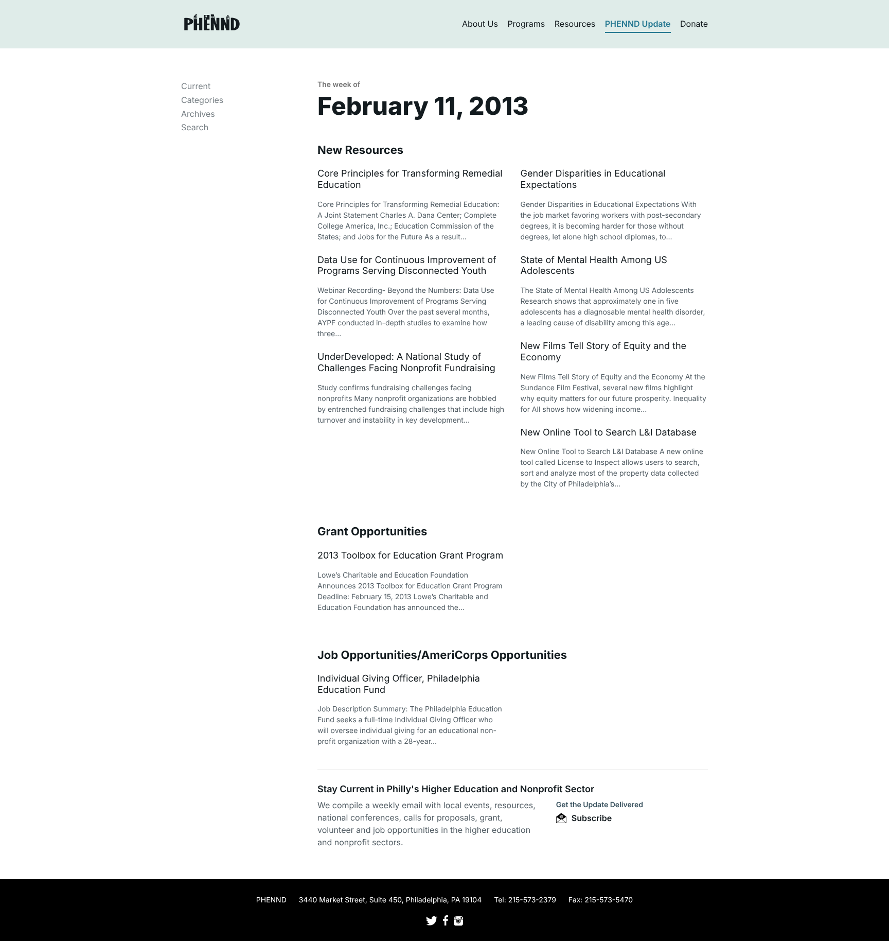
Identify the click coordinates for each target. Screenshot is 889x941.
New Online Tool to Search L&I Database (609, 432)
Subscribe (591, 818)
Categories (202, 100)
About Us (480, 24)
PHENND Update (638, 24)
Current (195, 86)
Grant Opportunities (372, 531)
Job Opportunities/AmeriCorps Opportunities (442, 655)
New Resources (360, 150)
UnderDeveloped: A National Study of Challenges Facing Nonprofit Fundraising (406, 363)
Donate (694, 24)
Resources (575, 24)
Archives (198, 114)
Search (194, 127)
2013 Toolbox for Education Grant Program (410, 555)
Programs (526, 24)
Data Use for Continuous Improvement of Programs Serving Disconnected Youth (406, 266)
